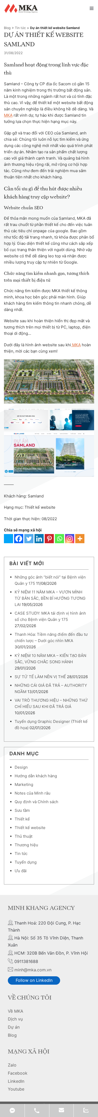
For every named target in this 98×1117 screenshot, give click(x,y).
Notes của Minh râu (32, 793)
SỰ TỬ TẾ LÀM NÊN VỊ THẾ (40, 676)
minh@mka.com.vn (32, 969)
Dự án (14, 1027)
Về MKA (15, 1011)
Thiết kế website (30, 827)
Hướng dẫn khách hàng (36, 775)
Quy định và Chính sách (36, 801)
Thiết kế (22, 819)
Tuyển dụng (26, 862)
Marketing (24, 784)
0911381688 (37, 1110)
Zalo (12, 1065)
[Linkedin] (39, 538)
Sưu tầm (22, 810)
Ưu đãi (21, 870)
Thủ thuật (23, 836)
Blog (7, 28)
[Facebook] (18, 538)
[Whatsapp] (59, 538)
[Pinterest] (49, 538)
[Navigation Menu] (91, 8)
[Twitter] (28, 538)
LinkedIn (16, 1081)
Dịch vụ (15, 1019)
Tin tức (20, 28)
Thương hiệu (26, 844)
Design (21, 767)
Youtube (16, 1089)
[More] (79, 538)
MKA (8, 115)
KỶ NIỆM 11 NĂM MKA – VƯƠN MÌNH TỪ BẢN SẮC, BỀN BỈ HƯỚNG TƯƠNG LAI (50, 598)
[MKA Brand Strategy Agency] (22, 8)
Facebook (17, 1073)
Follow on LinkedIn (34, 980)
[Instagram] (69, 538)
